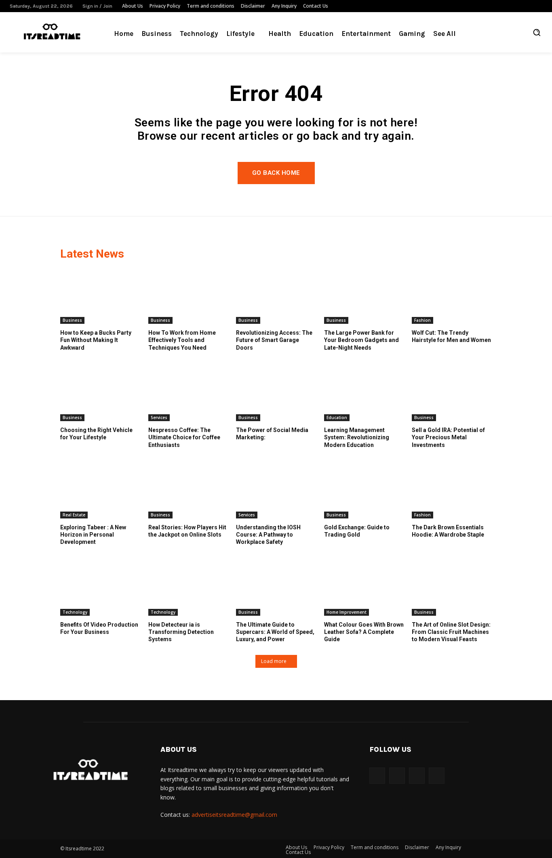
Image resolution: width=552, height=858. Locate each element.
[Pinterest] (513, 6)
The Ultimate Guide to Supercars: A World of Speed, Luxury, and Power (275, 631)
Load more (274, 661)
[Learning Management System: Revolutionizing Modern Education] (364, 393)
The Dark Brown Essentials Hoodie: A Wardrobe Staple (448, 531)
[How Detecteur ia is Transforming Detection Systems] (188, 588)
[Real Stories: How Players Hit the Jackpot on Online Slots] (188, 490)
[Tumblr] (525, 6)
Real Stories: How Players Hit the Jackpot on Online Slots (187, 531)
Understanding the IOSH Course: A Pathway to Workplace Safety (268, 534)
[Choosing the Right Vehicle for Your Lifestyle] (100, 393)
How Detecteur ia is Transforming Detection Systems (181, 631)
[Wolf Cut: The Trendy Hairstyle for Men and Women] (452, 296)
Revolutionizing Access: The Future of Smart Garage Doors (274, 339)
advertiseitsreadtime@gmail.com (234, 814)
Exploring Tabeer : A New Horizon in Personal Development (93, 534)
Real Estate (74, 515)
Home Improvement (347, 612)
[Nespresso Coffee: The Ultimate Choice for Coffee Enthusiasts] (188, 393)
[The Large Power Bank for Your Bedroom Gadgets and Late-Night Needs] (364, 296)
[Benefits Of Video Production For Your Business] (100, 588)
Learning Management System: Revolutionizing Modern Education (356, 437)
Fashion (422, 320)
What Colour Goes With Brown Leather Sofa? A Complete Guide (364, 631)
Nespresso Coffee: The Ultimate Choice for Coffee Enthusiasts (184, 437)
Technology (75, 612)
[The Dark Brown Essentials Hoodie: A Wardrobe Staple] (452, 490)
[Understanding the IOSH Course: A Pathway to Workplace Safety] (276, 490)
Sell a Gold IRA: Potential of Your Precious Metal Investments (448, 437)
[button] (536, 32)
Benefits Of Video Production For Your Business (99, 628)
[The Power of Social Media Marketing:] (276, 393)
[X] (537, 6)
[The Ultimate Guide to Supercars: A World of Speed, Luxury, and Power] (276, 588)
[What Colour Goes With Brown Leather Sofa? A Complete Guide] (364, 588)
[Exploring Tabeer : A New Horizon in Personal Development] (100, 490)
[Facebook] (501, 6)
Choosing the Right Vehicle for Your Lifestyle (96, 434)
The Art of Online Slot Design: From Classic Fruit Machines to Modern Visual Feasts (451, 631)
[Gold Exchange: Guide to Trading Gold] (364, 490)
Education (337, 417)
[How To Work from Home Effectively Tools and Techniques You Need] (188, 296)
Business (72, 320)
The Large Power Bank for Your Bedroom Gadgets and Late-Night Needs (361, 339)
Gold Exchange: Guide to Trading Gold (357, 531)
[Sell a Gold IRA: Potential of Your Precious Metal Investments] (452, 393)
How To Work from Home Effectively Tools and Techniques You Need (182, 339)
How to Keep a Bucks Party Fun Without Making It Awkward (95, 339)
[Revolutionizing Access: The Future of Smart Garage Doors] (276, 296)
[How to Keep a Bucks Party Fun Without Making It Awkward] (100, 296)
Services (159, 417)
